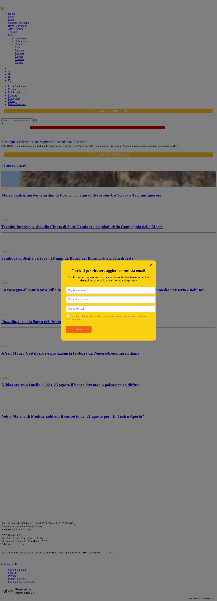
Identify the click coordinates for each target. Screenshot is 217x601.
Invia (79, 329)
